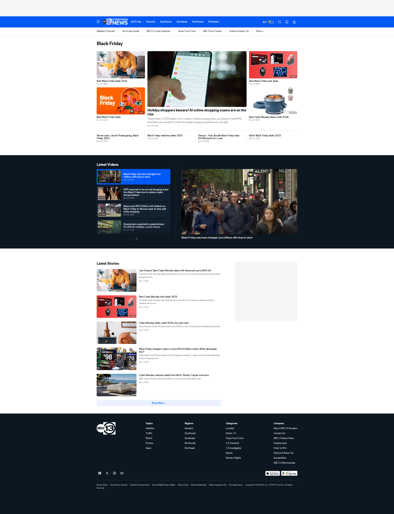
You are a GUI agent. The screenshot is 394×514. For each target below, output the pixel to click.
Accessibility (280, 458)
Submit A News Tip (283, 453)
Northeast (213, 21)
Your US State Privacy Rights (163, 485)
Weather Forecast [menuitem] (106, 31)
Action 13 (231, 433)
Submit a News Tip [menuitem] (239, 31)
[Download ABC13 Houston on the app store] (272, 473)
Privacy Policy (102, 485)
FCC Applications (236, 485)
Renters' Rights (233, 458)
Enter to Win (280, 448)
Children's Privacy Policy (140, 485)
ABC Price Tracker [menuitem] (212, 31)
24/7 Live (136, 21)
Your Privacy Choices (118, 485)
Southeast (182, 21)
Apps (148, 448)
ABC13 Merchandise (284, 463)
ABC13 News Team (284, 438)
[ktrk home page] (106, 428)
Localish (230, 428)
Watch (149, 438)
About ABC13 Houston (285, 428)
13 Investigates (233, 448)
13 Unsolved (232, 443)
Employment (280, 443)
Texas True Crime (234, 438)
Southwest (166, 21)
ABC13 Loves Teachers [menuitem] (158, 31)
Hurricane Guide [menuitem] (130, 31)
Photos (149, 443)
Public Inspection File (217, 485)
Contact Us (279, 433)
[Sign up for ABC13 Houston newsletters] (122, 473)
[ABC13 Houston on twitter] (107, 473)
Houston (150, 21)
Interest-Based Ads (199, 485)
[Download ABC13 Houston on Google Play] (289, 473)
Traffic (149, 433)
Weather (150, 428)
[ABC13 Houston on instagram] (114, 473)
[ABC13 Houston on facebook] (100, 473)
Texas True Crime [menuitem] (187, 31)
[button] (98, 21)
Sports (229, 453)
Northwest (197, 21)
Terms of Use (183, 485)
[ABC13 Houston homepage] (115, 21)
